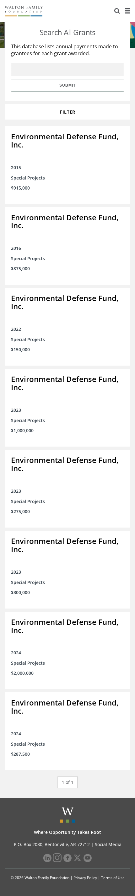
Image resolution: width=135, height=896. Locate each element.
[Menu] (127, 11)
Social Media (108, 844)
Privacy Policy (85, 877)
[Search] (117, 11)
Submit (67, 85)
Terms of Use (113, 877)
